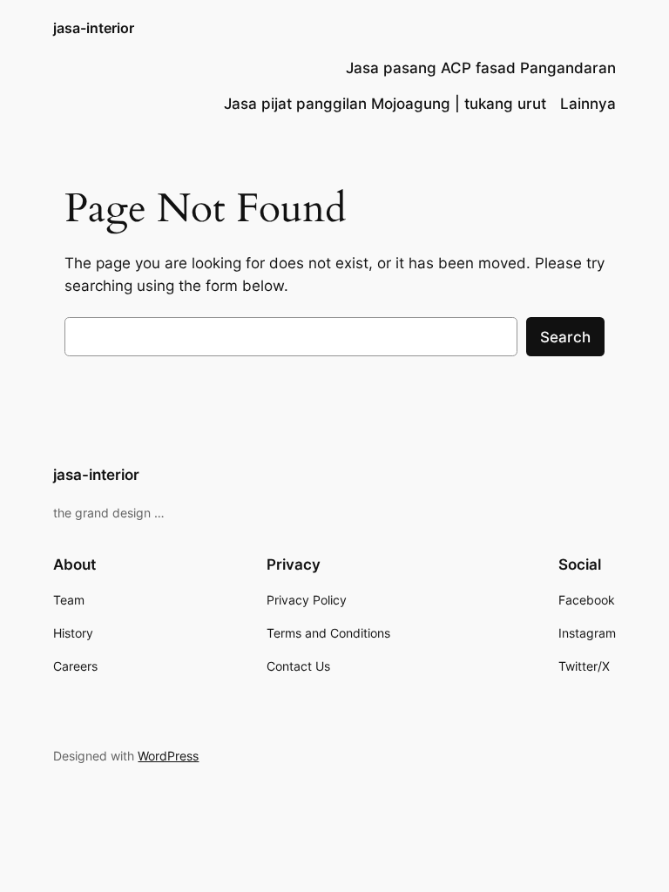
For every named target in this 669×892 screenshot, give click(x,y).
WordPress (168, 755)
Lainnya (588, 103)
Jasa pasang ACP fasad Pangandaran (481, 68)
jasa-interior (93, 28)
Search (565, 337)
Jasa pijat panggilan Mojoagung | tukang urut (385, 103)
